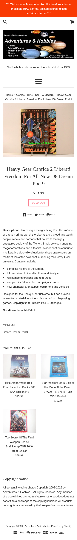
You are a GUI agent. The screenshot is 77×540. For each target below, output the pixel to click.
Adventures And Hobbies (37, 525)
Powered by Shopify (61, 525)
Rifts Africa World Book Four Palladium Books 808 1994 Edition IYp (19, 387)
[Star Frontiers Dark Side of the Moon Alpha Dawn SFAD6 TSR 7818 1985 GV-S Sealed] (57, 366)
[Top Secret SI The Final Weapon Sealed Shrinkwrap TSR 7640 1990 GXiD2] (19, 421)
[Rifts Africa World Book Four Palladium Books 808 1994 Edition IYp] (19, 366)
